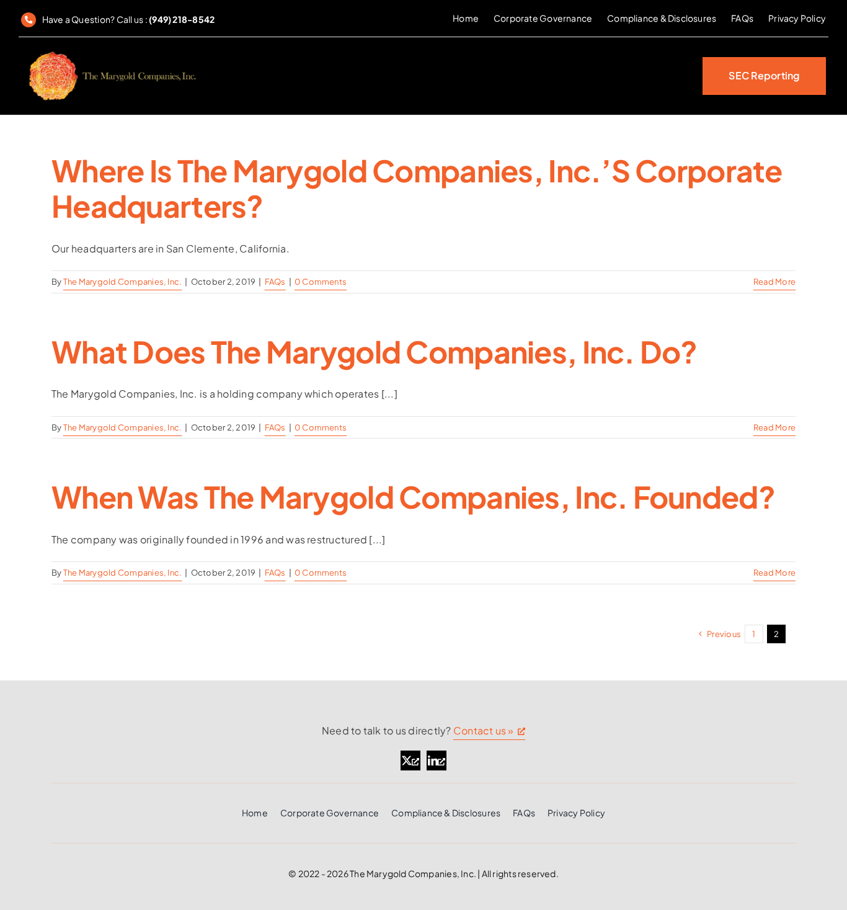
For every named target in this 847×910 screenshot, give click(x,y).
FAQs (275, 282)
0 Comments (321, 282)
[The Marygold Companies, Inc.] (111, 51)
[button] (764, 76)
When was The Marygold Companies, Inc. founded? (413, 496)
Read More (774, 282)
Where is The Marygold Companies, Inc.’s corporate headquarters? (417, 188)
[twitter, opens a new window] (410, 760)
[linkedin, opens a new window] (436, 760)
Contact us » (483, 730)
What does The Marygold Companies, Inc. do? (374, 351)
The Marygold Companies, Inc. (122, 282)
